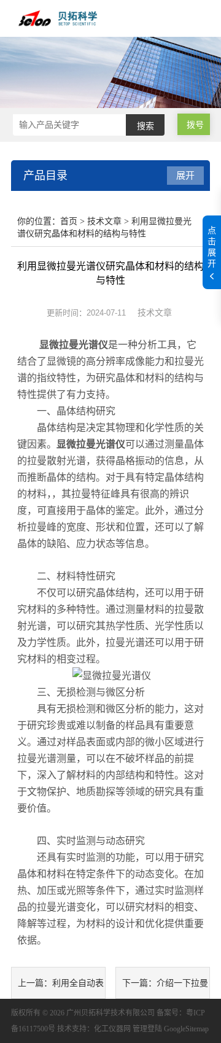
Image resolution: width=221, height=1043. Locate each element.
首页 (68, 221)
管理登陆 (147, 1029)
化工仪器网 (112, 1029)
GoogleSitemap (186, 1029)
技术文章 (104, 221)
